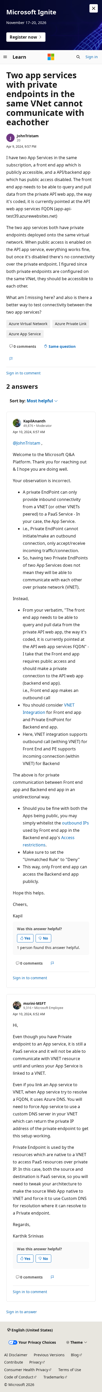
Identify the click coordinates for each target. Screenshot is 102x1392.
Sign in (92, 56)
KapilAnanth (34, 421)
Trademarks (53, 1377)
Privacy (35, 1362)
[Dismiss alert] (93, 8)
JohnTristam (28, 135)
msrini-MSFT (34, 1003)
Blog (75, 1354)
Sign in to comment (23, 373)
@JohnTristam (26, 443)
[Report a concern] (10, 359)
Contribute (13, 1362)
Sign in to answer (21, 1311)
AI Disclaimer (15, 1354)
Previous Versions (49, 1354)
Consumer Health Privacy (26, 1369)
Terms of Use (69, 1369)
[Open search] (78, 57)
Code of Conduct (18, 1377)
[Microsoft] (51, 56)
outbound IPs (75, 823)
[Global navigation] (5, 57)
